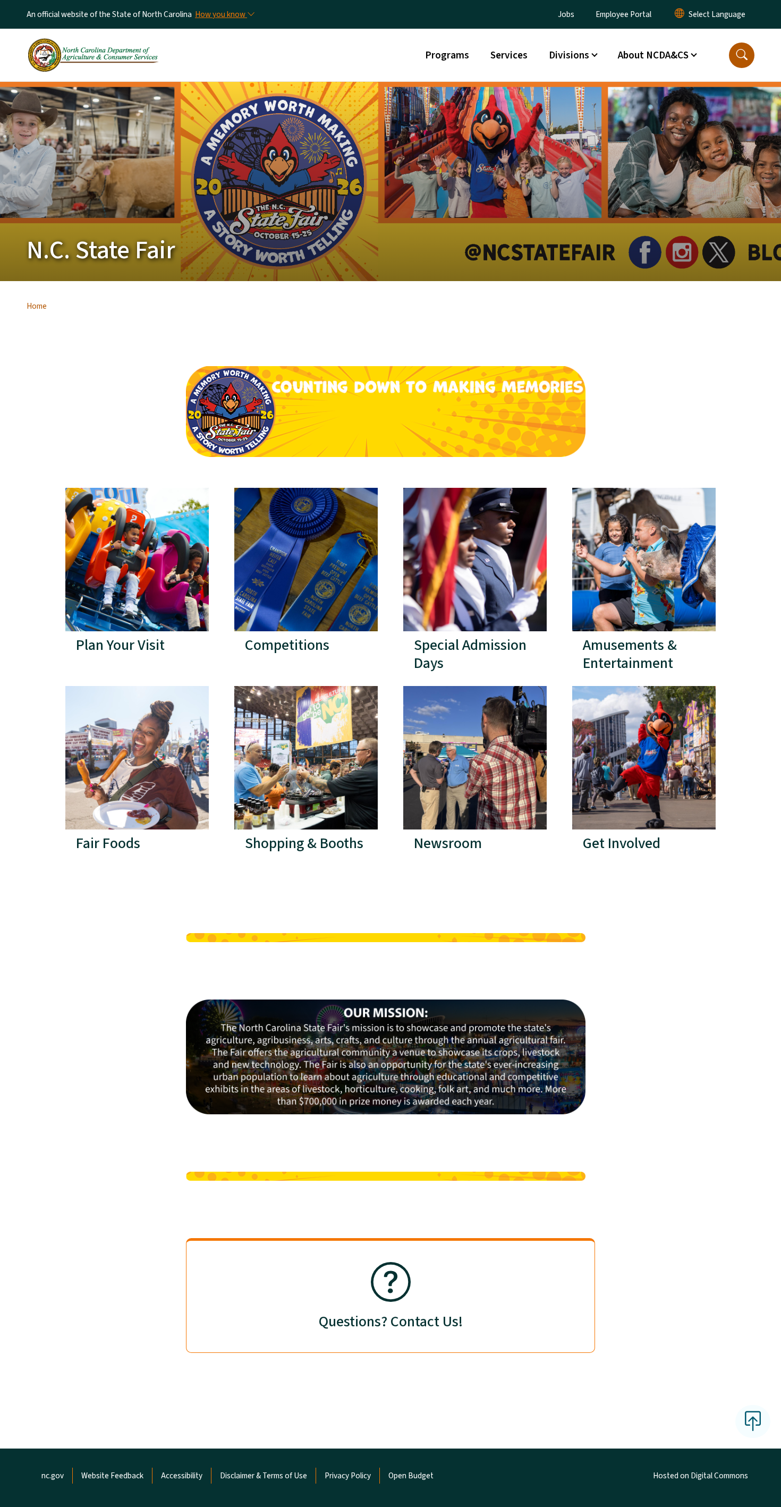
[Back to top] (752, 1421)
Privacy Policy (348, 1475)
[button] (741, 55)
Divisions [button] (569, 55)
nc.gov (52, 1475)
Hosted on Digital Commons (700, 1475)
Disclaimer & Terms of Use (263, 1475)
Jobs (566, 14)
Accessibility (181, 1475)
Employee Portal (623, 14)
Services (509, 55)
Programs (447, 55)
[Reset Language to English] (679, 14)
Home (37, 306)
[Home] (93, 43)
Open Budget (411, 1475)
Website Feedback (112, 1475)
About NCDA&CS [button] (653, 55)
